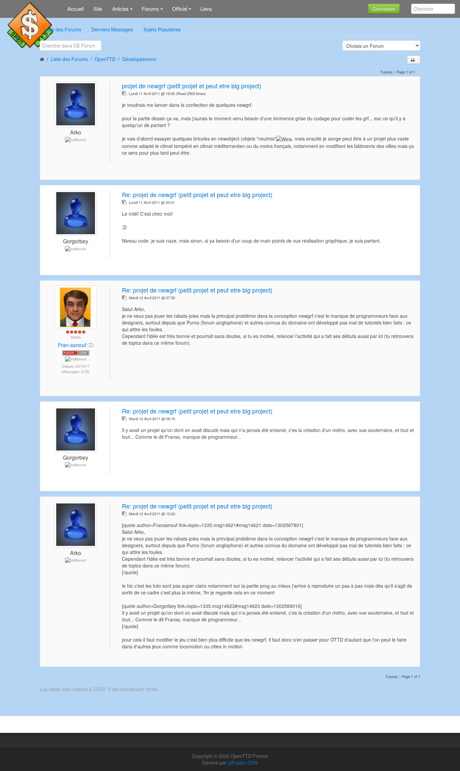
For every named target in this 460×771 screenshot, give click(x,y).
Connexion (383, 8)
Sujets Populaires (161, 29)
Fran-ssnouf (73, 345)
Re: (197, 194)
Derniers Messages (112, 29)
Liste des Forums (62, 29)
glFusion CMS (243, 762)
